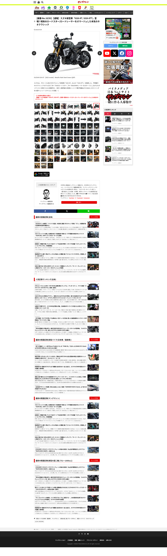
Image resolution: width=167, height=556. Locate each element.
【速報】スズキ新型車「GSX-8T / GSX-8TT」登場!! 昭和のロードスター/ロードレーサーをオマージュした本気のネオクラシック (87, 529)
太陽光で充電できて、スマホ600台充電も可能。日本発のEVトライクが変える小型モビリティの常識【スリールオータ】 (60, 307)
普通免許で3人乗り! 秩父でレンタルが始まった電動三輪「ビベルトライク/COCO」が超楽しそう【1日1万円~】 (60, 255)
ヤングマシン (55, 518)
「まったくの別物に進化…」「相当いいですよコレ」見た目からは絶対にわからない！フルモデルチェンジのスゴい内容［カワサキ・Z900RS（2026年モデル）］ (121, 149)
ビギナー (120, 12)
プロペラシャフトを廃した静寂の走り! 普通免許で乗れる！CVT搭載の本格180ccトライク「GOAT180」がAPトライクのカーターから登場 (59, 234)
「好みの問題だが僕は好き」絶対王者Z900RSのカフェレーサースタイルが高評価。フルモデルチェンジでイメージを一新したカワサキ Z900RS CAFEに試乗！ (61, 329)
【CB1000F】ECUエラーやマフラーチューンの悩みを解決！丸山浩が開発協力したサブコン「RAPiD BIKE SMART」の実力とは (60, 450)
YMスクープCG (56, 12)
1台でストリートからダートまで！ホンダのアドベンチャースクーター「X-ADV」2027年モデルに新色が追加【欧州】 (121, 159)
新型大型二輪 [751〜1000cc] (68, 518)
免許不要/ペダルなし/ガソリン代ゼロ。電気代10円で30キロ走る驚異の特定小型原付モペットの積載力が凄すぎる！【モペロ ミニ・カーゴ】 (60, 357)
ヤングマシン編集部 (116, 123)
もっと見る (94, 217)
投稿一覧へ (78, 202)
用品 (91, 12)
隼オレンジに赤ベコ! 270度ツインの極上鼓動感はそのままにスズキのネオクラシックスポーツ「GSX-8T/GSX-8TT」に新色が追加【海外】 (60, 488)
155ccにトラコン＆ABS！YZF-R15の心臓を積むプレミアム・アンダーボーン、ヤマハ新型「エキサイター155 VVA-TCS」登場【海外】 (61, 286)
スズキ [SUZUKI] (39, 521)
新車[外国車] (74, 12)
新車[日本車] (65, 12)
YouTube (71, 198)
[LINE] (88, 211)
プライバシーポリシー (92, 540)
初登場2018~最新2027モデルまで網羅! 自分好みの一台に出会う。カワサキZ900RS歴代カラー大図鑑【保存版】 (60, 367)
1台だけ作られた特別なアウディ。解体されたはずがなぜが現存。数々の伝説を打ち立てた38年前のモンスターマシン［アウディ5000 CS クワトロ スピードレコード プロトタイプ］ (61, 297)
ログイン (110, 46)
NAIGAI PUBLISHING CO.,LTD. (82, 544)
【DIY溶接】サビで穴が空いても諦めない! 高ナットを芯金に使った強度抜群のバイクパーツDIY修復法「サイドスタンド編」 (61, 319)
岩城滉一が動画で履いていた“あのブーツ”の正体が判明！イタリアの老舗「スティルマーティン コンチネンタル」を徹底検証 (60, 245)
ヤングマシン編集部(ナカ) (118, 143)
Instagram (87, 198)
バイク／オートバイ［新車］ (48, 529)
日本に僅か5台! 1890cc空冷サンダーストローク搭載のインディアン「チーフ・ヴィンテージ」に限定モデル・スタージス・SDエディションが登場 (60, 267)
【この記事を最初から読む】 (66, 97)
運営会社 (102, 540)
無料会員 (125, 46)
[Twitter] (66, 211)
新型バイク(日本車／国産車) (43, 518)
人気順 (47, 12)
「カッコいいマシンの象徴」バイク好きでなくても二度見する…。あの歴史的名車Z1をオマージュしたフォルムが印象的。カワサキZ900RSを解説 (60, 498)
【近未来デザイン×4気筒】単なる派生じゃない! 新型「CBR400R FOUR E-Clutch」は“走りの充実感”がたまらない (61, 388)
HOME (36, 529)
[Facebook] (45, 211)
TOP (36, 12)
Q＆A (126, 12)
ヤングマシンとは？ (60, 540)
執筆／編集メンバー (80, 540)
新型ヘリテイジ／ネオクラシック (85, 518)
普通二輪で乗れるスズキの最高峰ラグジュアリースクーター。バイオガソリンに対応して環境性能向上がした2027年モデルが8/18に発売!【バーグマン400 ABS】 (60, 377)
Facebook (80, 198)
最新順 (41, 12)
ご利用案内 (70, 540)
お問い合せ (109, 540)
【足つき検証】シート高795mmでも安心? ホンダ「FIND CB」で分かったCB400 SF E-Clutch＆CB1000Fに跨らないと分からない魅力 (60, 347)
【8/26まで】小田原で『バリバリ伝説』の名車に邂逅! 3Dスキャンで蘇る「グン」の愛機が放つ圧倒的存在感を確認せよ (60, 224)
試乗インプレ (83, 12)
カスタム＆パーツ (98, 12)
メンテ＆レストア (110, 12)
